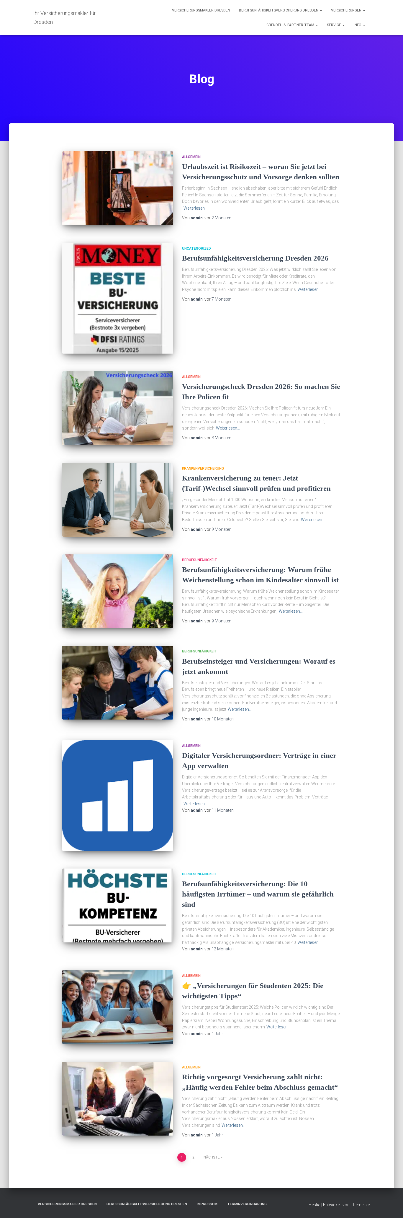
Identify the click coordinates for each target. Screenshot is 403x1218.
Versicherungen (346, 10)
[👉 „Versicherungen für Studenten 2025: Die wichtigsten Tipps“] (117, 1007)
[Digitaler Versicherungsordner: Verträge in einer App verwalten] (117, 795)
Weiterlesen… (195, 208)
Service (334, 25)
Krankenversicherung (203, 468)
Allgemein (191, 157)
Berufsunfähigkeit (199, 560)
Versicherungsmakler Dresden (201, 10)
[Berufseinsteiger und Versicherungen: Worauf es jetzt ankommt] (117, 683)
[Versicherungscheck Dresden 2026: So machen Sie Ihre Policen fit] (117, 408)
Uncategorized (196, 248)
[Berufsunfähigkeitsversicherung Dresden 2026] (117, 298)
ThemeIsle (360, 1204)
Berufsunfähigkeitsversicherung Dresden (279, 10)
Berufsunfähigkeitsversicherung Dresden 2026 (255, 258)
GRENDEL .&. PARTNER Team (290, 25)
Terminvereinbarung (247, 1204)
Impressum (207, 1204)
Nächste (212, 1157)
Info (358, 25)
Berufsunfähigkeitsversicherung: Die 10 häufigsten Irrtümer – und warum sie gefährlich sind (258, 894)
